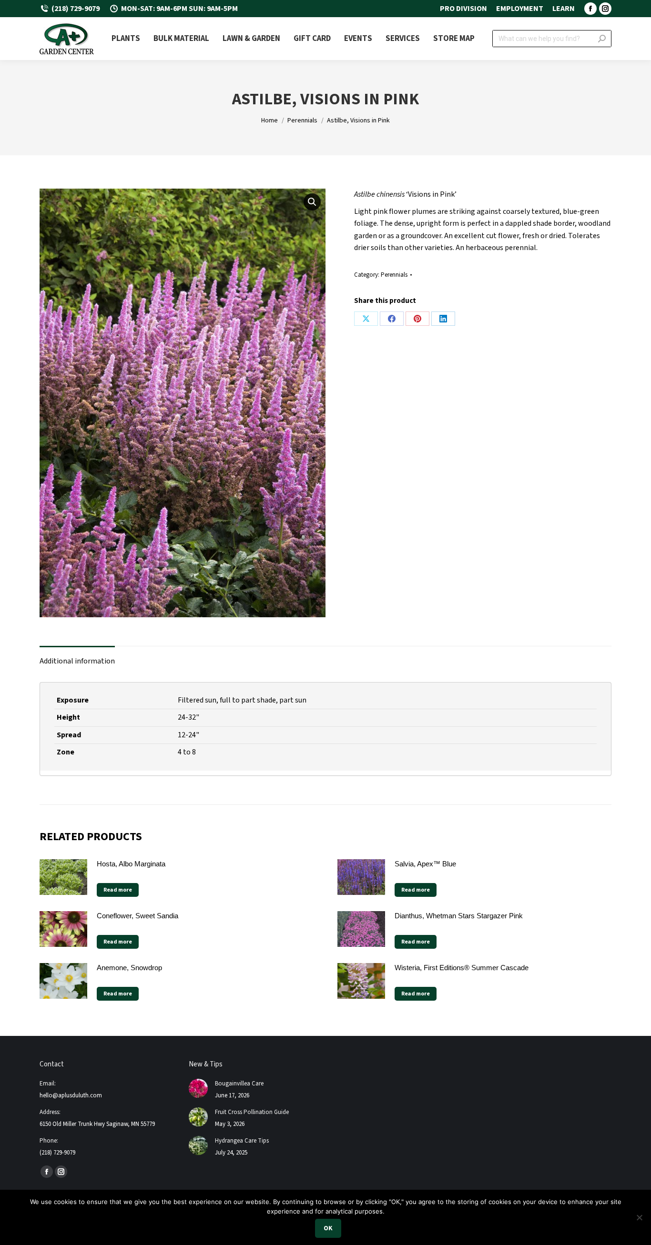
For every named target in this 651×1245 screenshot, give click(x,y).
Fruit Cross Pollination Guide (252, 1112)
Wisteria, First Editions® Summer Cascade (462, 968)
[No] (639, 1217)
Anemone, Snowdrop (129, 968)
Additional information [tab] (77, 661)
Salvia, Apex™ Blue (425, 864)
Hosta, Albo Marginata (131, 864)
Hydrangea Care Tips (242, 1140)
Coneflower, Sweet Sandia (137, 916)
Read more (117, 890)
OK (328, 1228)
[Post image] (198, 1088)
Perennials (394, 275)
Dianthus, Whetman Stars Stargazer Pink (459, 916)
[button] (312, 202)
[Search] (602, 38)
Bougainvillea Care (239, 1083)
